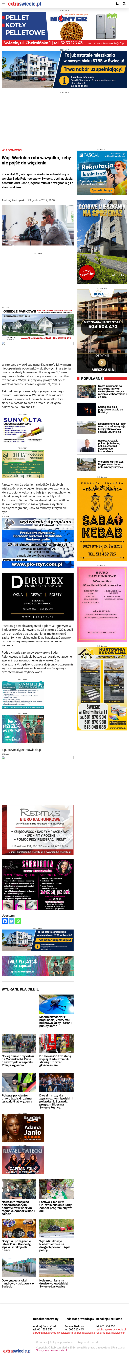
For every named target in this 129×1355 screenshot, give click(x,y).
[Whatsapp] (18, 921)
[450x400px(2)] (102, 173)
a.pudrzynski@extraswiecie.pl (50, 1332)
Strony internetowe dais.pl (51, 1350)
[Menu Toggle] (3, 4)
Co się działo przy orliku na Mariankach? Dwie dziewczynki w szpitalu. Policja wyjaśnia (18, 1061)
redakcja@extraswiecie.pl (111, 1329)
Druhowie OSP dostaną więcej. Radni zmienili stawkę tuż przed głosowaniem (55, 1061)
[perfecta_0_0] (23, 464)
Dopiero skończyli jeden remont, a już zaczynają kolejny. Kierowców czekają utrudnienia (112, 427)
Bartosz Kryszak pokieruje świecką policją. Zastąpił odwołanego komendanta (109, 446)
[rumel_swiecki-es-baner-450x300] (23, 1160)
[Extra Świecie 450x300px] (23, 729)
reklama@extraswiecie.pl (110, 1332)
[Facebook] (5, 921)
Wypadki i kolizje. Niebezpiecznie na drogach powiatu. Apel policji (54, 1246)
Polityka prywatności (62, 1342)
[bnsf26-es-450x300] (23, 1128)
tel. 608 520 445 (74, 1329)
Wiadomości (12, 150)
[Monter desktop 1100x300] (64, 29)
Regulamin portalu (88, 1342)
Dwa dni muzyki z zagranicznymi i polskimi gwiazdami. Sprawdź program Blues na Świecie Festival (56, 1101)
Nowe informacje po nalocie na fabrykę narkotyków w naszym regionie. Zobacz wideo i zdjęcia (18, 1208)
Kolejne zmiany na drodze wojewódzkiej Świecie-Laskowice (53, 1283)
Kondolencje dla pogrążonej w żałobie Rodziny (110, 409)
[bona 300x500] (102, 331)
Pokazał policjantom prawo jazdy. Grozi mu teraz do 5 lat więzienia (17, 1098)
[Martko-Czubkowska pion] (102, 604)
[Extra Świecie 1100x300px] (38, 966)
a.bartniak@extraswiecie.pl (80, 1332)
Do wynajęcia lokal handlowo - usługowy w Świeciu (18, 1283)
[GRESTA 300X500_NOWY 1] (102, 688)
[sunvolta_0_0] (23, 430)
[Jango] (23, 695)
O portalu (41, 1342)
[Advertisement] (64, 117)
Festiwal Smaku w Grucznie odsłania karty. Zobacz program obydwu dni (56, 1206)
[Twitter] (11, 921)
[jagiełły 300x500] (102, 242)
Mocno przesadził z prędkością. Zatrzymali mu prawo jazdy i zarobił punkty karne (55, 1021)
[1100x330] (64, 69)
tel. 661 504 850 (42, 1329)
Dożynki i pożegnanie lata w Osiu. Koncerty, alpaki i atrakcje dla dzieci (16, 1246)
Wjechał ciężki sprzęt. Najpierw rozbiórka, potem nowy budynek (111, 464)
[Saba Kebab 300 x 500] (102, 519)
